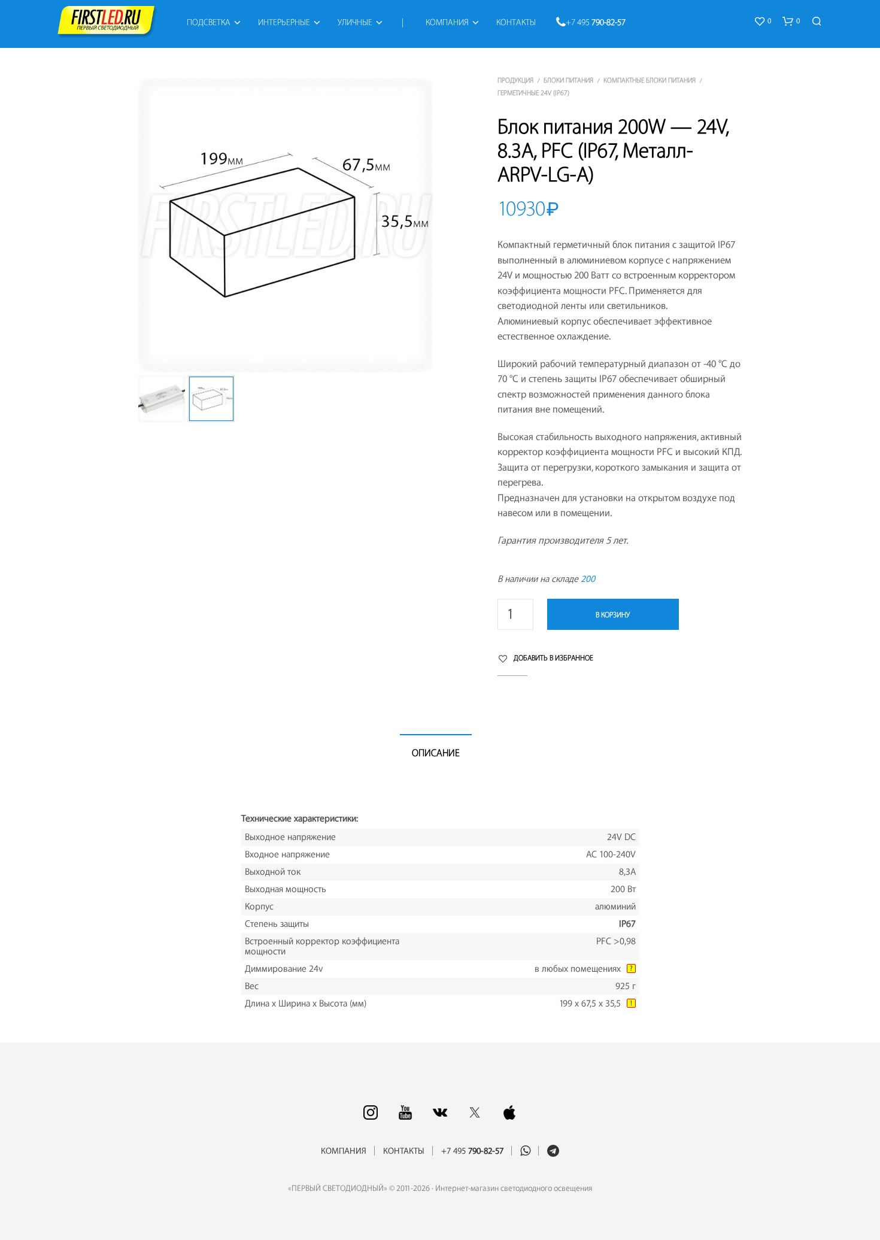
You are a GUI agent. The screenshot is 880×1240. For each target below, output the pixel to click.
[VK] (440, 1112)
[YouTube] (405, 1112)
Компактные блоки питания (649, 80)
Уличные (355, 23)
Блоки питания (568, 80)
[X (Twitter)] (475, 1112)
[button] (762, 22)
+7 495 (596, 23)
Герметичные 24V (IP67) (533, 93)
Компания (447, 23)
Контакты (516, 23)
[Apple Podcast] (509, 1112)
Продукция (515, 80)
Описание (436, 753)
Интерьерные (284, 23)
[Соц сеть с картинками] (370, 1112)
